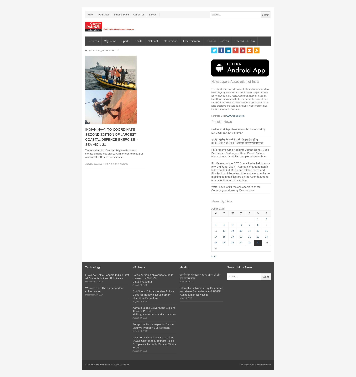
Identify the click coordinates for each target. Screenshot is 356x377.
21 (249, 237)
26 (232, 242)
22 (258, 237)
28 (249, 242)
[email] (250, 50)
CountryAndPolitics (101, 365)
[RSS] (257, 50)
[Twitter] (214, 50)
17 (215, 237)
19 (232, 237)
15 (258, 231)
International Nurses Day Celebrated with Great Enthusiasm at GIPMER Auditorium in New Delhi (201, 291)
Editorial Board (121, 15)
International (170, 41)
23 (266, 237)
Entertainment (192, 41)
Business (93, 41)
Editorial (211, 41)
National (153, 41)
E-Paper (153, 15)
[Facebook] (221, 50)
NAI (106, 164)
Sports (125, 41)
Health (139, 41)
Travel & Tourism (244, 41)
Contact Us (138, 15)
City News (110, 41)
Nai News (114, 164)
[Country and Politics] (109, 26)
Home (90, 15)
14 (249, 231)
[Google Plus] (235, 50)
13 (241, 231)
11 (224, 231)
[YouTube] (243, 50)
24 (215, 242)
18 (224, 237)
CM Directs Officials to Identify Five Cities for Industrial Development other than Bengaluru (153, 295)
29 (258, 242)
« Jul (213, 256)
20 (241, 237)
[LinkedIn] (228, 50)
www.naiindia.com (235, 116)
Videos (225, 41)
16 (266, 231)
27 (241, 242)
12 (232, 231)
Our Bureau (103, 15)
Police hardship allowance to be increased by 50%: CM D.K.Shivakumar (153, 278)
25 (224, 242)
